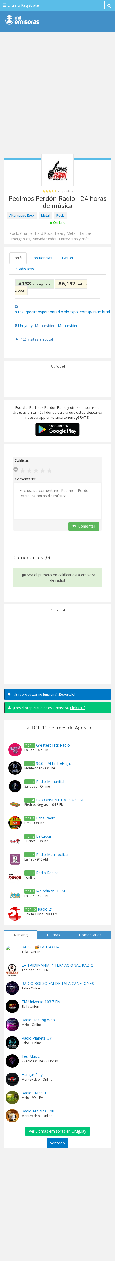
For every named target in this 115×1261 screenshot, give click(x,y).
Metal (45, 215)
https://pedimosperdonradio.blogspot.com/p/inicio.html (62, 311)
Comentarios (90, 934)
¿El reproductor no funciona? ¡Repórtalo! (44, 694)
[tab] (18, 258)
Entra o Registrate (22, 5)
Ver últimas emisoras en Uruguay (57, 1131)
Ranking (21, 934)
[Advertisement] (57, 95)
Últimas (53, 934)
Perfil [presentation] (18, 257)
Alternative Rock (21, 215)
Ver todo (57, 1142)
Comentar (86, 526)
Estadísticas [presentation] (24, 268)
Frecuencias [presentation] (42, 257)
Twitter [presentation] (67, 257)
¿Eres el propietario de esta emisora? (48, 708)
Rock (60, 215)
